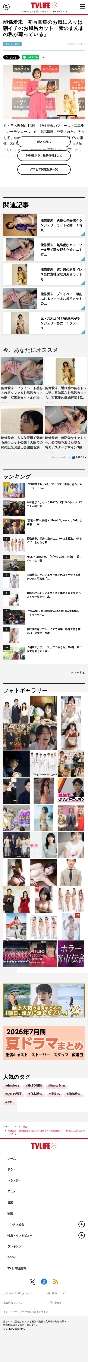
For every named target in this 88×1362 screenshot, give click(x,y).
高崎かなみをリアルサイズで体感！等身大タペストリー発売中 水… (54, 594)
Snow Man (57, 1085)
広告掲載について (12, 1302)
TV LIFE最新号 (16, 1268)
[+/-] (81, 1224)
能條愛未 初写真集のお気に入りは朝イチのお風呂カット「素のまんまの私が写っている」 (46, 1132)
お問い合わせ (54, 1302)
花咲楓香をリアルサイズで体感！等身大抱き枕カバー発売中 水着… (54, 631)
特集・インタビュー (19, 1235)
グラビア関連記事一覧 (44, 169)
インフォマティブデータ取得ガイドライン (25, 1311)
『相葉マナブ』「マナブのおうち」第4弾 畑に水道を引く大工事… (54, 649)
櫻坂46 (55, 1093)
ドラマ (11, 1169)
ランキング (14, 1246)
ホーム (6, 1126)
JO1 (10, 1102)
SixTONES (34, 1085)
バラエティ (14, 1180)
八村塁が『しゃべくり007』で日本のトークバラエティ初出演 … (54, 504)
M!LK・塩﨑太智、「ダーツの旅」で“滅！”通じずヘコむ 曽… (54, 558)
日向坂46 (74, 1093)
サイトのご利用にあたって (17, 1293)
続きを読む (44, 141)
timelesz (13, 1085)
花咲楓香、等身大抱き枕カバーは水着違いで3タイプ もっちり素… (54, 540)
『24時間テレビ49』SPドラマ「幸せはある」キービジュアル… (54, 486)
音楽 (10, 1202)
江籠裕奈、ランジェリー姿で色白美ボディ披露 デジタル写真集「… (55, 576)
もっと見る (78, 672)
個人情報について (56, 1293)
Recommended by (61, 457)
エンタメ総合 (20, 1126)
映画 (10, 1213)
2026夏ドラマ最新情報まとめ (44, 155)
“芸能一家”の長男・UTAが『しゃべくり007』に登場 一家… (54, 522)
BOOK (11, 1257)
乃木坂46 (36, 1093)
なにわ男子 (14, 1093)
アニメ (11, 1191)
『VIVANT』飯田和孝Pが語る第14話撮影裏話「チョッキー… (53, 613)
